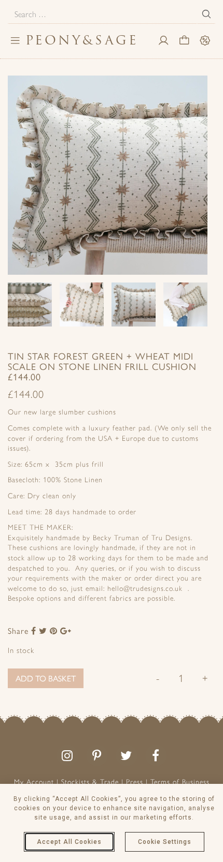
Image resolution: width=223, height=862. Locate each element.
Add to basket (46, 678)
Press (134, 782)
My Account (34, 782)
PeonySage (81, 40)
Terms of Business (180, 782)
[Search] (206, 14)
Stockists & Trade (90, 782)
